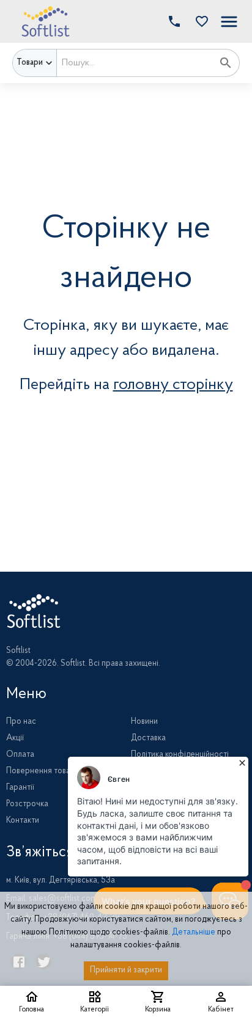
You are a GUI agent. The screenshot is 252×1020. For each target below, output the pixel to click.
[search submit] (225, 62)
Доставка (148, 738)
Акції (15, 738)
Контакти (22, 821)
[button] (198, 21)
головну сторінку (173, 385)
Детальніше (193, 932)
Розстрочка (27, 804)
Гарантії (20, 788)
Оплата (20, 755)
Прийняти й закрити (126, 970)
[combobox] (134, 63)
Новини (144, 722)
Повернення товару (43, 771)
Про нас (21, 722)
